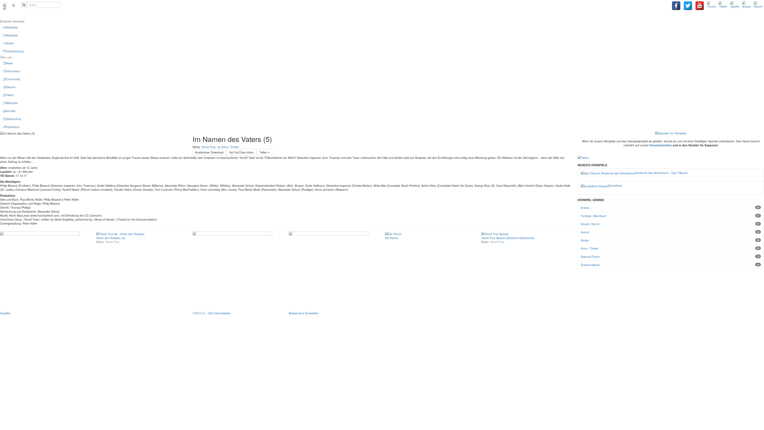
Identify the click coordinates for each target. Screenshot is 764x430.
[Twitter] (687, 5)
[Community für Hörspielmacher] (4, 5)
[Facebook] (676, 5)
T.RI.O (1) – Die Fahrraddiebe (211, 313)
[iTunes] (711, 5)
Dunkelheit (615, 186)
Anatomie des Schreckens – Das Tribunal (661, 173)
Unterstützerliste (660, 145)
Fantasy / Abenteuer (670, 216)
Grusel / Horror (670, 224)
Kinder (670, 240)
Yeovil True (208, 147)
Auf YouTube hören (241, 152)
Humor (670, 232)
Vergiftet (5, 313)
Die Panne (391, 238)
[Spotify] (734, 5)
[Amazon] (746, 5)
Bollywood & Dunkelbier (303, 313)
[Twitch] (723, 5)
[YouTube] (699, 5)
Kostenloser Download (209, 152)
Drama (670, 208)
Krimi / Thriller (230, 147)
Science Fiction (670, 257)
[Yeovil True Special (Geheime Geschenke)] (494, 234)
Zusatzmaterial (670, 265)
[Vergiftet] (40, 271)
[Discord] (758, 5)
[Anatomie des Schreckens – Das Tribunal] (608, 173)
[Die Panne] (393, 234)
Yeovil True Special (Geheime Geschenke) (508, 238)
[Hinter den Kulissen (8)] (120, 234)
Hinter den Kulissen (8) (110, 238)
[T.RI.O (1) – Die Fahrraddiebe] (232, 271)
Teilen (264, 152)
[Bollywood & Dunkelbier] (328, 271)
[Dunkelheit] (594, 186)
